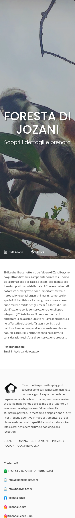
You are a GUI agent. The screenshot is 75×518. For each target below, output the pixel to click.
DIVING (23, 440)
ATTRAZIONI (40, 440)
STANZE (9, 440)
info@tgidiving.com (20, 488)
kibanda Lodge (17, 506)
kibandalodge (16, 497)
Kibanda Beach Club (20, 515)
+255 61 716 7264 (19, 470)
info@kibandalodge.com (26, 351)
